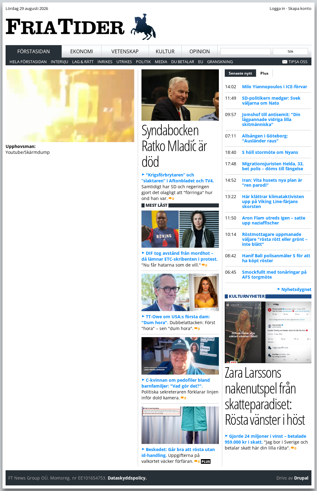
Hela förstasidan (28, 61)
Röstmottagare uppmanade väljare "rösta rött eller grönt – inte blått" (274, 239)
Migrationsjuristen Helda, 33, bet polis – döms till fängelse (273, 166)
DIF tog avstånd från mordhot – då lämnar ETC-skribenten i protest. (179, 256)
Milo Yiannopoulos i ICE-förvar (274, 86)
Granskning (220, 61)
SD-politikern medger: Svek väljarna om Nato (271, 100)
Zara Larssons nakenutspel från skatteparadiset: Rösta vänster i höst (264, 395)
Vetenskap (125, 51)
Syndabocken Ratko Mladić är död (173, 145)
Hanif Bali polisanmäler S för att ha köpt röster (276, 258)
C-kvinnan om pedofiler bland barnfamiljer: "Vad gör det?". (175, 383)
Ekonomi (81, 51)
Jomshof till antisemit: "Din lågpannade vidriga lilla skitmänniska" (271, 119)
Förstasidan (33, 51)
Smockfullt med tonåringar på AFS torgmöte (274, 274)
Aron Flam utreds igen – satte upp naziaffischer (273, 220)
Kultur (165, 51)
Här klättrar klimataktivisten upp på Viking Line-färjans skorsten (273, 201)
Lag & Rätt (82, 61)
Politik (143, 61)
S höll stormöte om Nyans (270, 152)
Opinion (199, 51)
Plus (264, 73)
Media (161, 61)
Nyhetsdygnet (296, 289)
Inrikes (105, 61)
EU (200, 61)
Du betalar (182, 61)
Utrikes (124, 61)
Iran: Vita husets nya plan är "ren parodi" (272, 182)
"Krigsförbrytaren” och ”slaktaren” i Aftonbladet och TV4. (177, 178)
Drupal (301, 478)
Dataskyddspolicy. (127, 478)
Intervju (59, 61)
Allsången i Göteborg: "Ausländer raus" (265, 138)
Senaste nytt (242, 73)
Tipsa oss (298, 61)
